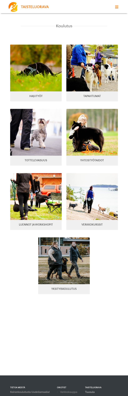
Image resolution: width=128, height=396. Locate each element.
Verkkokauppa (68, 392)
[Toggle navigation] (116, 7)
